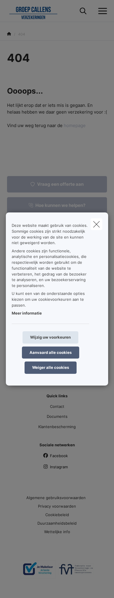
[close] (96, 224)
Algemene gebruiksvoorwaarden (56, 497)
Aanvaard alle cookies (51, 352)
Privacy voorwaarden (57, 506)
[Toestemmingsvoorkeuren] (23, 586)
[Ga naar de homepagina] (37, 11)
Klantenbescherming (57, 426)
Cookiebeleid (57, 514)
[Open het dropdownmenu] (101, 11)
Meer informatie (27, 313)
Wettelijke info (57, 531)
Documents (57, 416)
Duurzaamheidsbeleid (57, 523)
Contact (57, 406)
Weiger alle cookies (50, 367)
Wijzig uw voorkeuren (50, 337)
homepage (75, 125)
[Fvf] (76, 571)
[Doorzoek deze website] (83, 11)
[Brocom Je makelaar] (38, 571)
